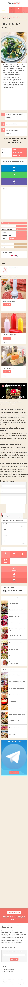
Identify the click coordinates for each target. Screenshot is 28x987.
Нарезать (12, 238)
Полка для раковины (9, 368)
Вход (19, 984)
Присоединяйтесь (14, 912)
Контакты (5, 984)
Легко (18, 232)
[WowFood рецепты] (14, 3)
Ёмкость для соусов (9, 335)
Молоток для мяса (9, 301)
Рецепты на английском (8, 969)
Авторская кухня (6, 223)
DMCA (23, 984)
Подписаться (14, 772)
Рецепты (11, 981)
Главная (5, 981)
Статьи (16, 981)
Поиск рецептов (13, 984)
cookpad (17, 247)
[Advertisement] (14, 98)
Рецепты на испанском (8, 971)
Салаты (17, 243)
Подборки (22, 981)
